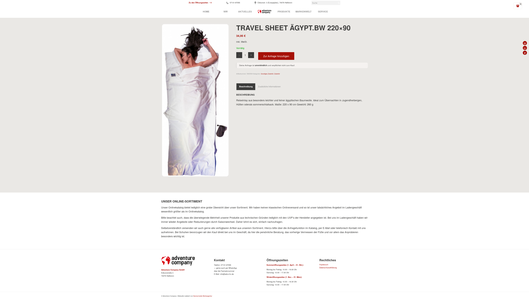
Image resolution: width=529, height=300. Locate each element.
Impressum (323, 264)
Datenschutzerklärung (328, 267)
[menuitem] (206, 11)
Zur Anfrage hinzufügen (276, 56)
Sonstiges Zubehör (267, 74)
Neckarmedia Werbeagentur (202, 296)
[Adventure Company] (264, 11)
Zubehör (277, 74)
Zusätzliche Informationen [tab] (269, 86)
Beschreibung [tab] (246, 86)
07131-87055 (235, 2)
